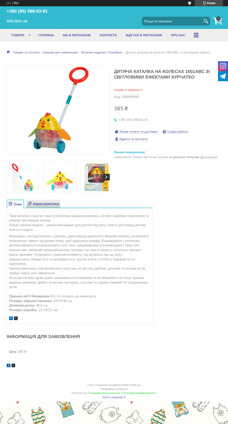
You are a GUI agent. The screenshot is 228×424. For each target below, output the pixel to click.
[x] (16, 319)
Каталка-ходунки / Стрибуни (101, 52)
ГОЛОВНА (46, 35)
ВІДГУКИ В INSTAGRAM (144, 35)
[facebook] (11, 319)
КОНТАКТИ (108, 35)
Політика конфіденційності (140, 393)
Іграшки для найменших (60, 52)
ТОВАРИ (17, 35)
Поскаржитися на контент (104, 393)
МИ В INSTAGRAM (77, 35)
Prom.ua (135, 385)
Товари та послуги (26, 52)
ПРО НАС (178, 35)
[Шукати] (205, 21)
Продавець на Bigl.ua (114, 389)
